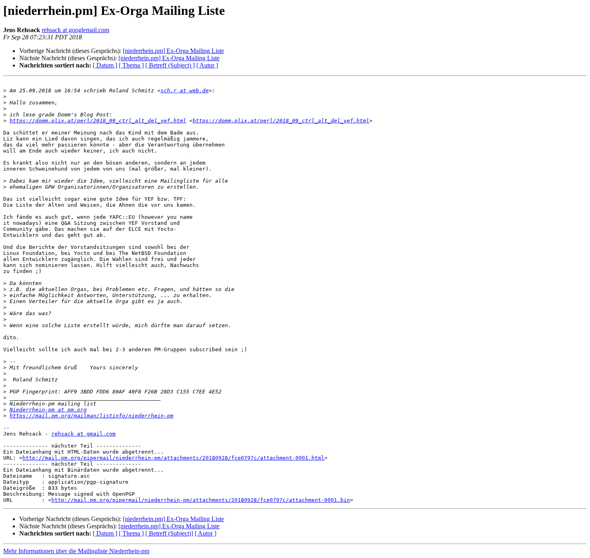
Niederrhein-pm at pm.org (48, 410)
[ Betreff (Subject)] (169, 533)
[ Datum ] (105, 65)
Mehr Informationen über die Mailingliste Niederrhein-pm (76, 551)
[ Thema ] (131, 65)
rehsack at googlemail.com (75, 29)
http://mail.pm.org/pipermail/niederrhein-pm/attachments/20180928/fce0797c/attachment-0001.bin (200, 500)
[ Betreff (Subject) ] (170, 65)
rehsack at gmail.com (83, 434)
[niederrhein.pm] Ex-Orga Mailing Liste (173, 50)
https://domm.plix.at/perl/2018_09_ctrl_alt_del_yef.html (98, 121)
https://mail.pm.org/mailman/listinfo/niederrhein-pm (91, 416)
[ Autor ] (207, 65)
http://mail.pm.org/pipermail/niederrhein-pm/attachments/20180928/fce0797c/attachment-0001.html (173, 458)
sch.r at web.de (185, 91)
